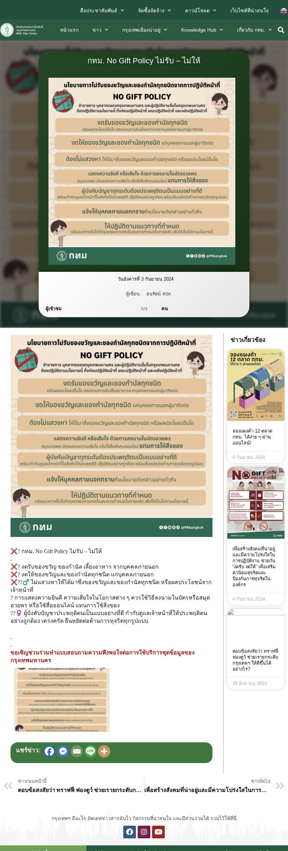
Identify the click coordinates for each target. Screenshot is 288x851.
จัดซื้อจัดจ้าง (151, 10)
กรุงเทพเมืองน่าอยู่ (141, 30)
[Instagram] (144, 832)
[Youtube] (158, 832)
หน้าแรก (69, 30)
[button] (281, 30)
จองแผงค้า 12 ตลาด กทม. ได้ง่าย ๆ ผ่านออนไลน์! (252, 437)
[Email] (77, 751)
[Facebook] (49, 751)
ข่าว (97, 30)
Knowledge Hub (198, 30)
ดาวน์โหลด (197, 10)
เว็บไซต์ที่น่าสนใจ (249, 10)
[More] (104, 751)
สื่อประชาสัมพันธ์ (98, 10)
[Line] (90, 751)
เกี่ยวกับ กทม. (251, 30)
